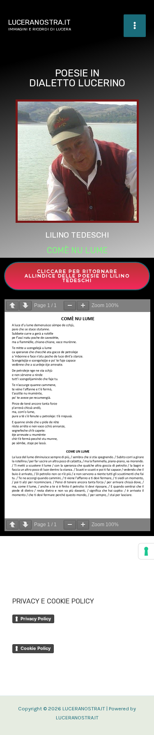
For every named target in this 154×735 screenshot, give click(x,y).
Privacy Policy (36, 619)
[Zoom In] (83, 305)
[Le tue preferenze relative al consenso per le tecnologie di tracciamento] (146, 551)
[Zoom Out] (70, 305)
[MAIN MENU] (135, 25)
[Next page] (25, 305)
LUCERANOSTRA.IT (39, 22)
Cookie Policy (36, 648)
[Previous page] (12, 305)
